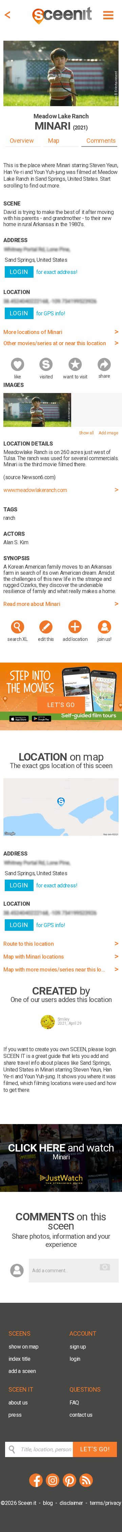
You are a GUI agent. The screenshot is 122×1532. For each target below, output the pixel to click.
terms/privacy (105, 1503)
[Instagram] (52, 1486)
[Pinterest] (69, 1486)
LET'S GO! (95, 1449)
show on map (23, 1346)
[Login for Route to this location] (61, 834)
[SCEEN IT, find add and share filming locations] (62, 25)
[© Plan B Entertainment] (37, 425)
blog (48, 1503)
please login (102, 1049)
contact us (81, 1415)
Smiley (63, 1019)
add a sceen (22, 1371)
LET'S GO (61, 704)
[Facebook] (36, 1486)
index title (19, 1359)
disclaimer (71, 1503)
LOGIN (19, 271)
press (15, 1415)
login (74, 1359)
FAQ (74, 1402)
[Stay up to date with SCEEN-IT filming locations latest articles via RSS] (86, 1486)
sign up (77, 1346)
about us (18, 1402)
